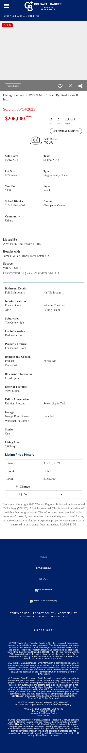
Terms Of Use (19, 613)
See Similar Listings (66, 131)
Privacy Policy (43, 613)
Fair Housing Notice (52, 616)
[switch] (60, 86)
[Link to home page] (43, 6)
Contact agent (13, 86)
